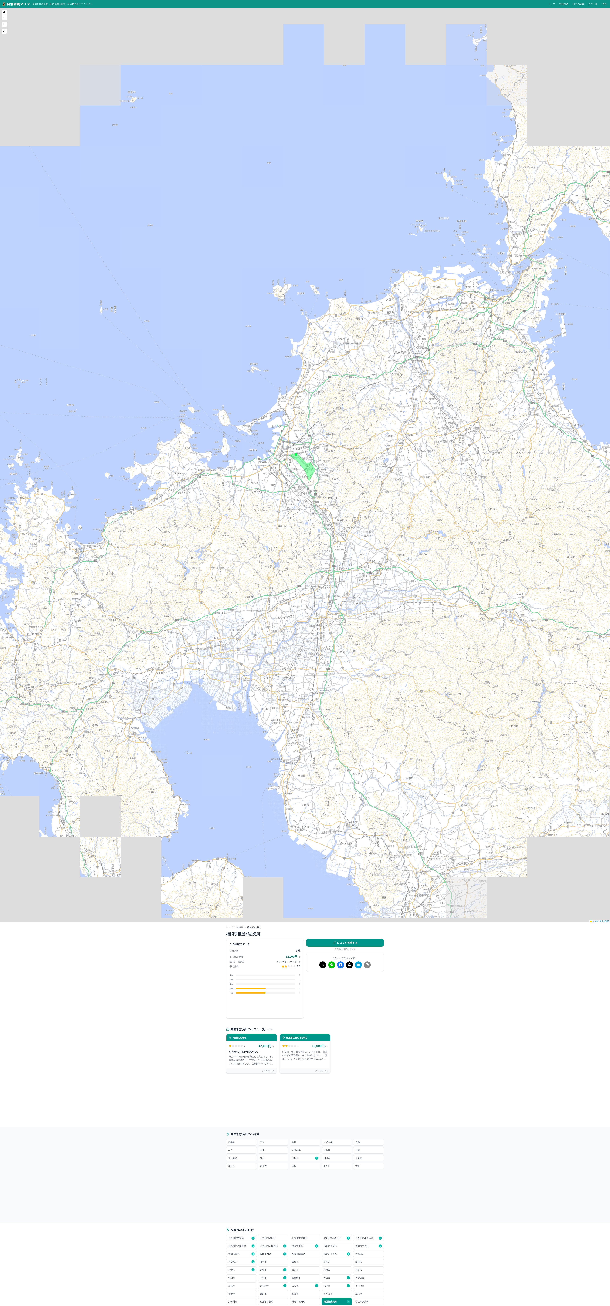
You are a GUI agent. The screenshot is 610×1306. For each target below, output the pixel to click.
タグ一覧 (592, 4)
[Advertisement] (345, 996)
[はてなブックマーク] (358, 964)
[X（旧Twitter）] (322, 964)
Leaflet (595, 921)
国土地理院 (604, 921)
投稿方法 (563, 4)
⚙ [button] (4, 31)
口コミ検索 (578, 4)
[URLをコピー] (367, 964)
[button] (296, 454)
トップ (551, 4)
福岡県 (240, 927)
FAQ (604, 4)
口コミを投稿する (347, 942)
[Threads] (349, 964)
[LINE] (331, 964)
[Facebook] (340, 964)
